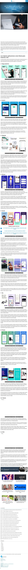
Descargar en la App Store (19, 79)
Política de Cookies (3, 559)
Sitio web (6, 79)
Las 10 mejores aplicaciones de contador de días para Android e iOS (10, 523)
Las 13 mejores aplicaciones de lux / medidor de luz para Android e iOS (10, 529)
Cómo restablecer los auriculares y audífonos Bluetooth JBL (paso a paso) (11, 535)
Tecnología (2, 549)
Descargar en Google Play (11, 79)
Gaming (2, 545)
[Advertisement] (14, 35)
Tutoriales (2, 550)
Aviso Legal (2, 558)
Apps (1, 542)
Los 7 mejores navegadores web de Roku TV (7, 511)
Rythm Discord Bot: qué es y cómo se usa (7, 538)
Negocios (2, 546)
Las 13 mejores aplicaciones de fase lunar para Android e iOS (9, 514)
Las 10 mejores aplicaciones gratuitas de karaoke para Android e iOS (10, 517)
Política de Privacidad (3, 560)
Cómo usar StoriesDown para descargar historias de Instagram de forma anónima (12, 532)
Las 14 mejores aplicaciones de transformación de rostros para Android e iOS (11, 520)
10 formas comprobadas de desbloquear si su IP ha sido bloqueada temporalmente (12, 526)
